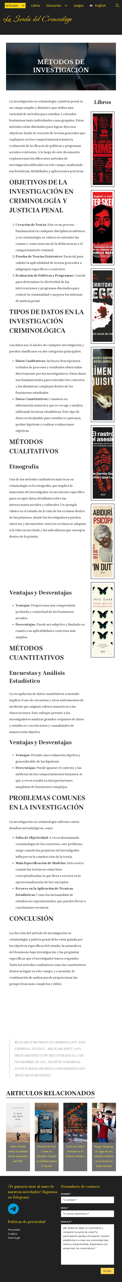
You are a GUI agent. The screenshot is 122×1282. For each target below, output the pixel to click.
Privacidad (14, 1229)
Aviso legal (14, 1237)
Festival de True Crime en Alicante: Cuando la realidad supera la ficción (47, 1156)
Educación (53, 5)
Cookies (12, 1233)
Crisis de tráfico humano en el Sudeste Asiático (75, 1151)
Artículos (12, 5)
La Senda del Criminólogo (37, 19)
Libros (35, 5)
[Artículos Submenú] (23, 5)
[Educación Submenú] (66, 5)
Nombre (65, 1194)
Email (64, 1208)
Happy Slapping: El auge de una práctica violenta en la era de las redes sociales (104, 1156)
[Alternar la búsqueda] (117, 5)
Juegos (79, 5)
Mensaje (66, 1222)
